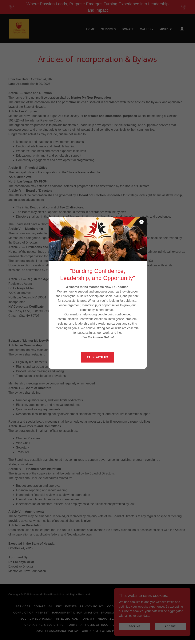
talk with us (97, 357)
